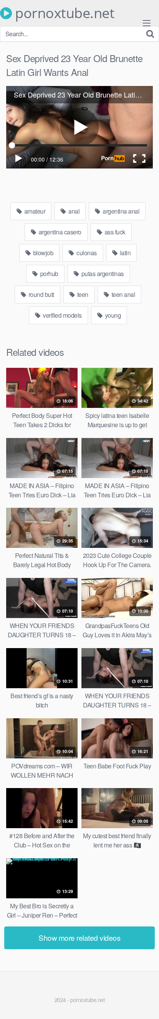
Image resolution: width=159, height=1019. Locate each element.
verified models (62, 315)
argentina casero (59, 231)
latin (124, 252)
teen (82, 294)
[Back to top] (145, 1002)
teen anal (122, 294)
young (112, 315)
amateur (34, 211)
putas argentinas (102, 273)
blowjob (42, 252)
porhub (48, 273)
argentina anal (120, 211)
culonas (86, 252)
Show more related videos (79, 937)
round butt (40, 294)
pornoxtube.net (63, 13)
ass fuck (114, 231)
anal (73, 211)
